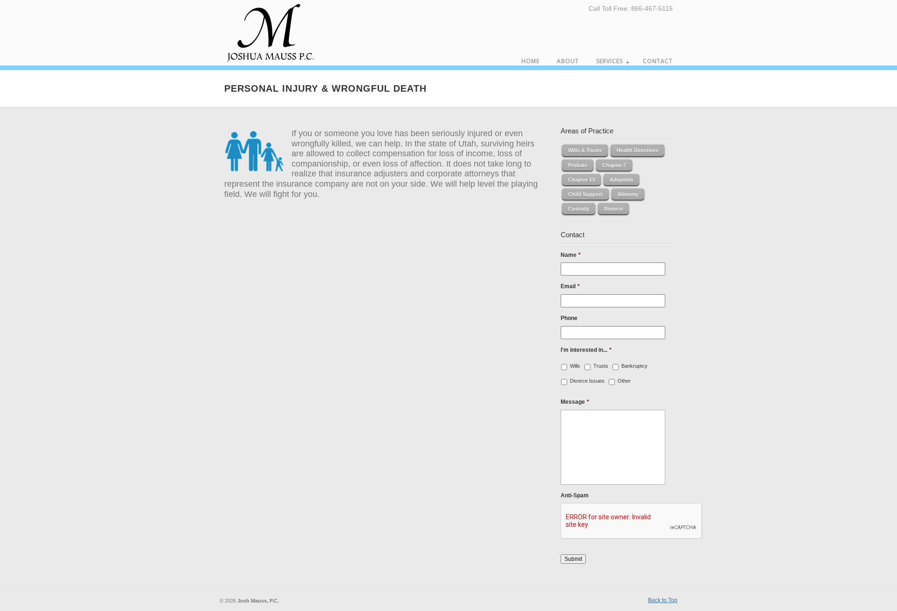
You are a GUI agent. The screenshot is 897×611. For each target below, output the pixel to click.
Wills (575, 366)
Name (571, 255)
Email (570, 286)
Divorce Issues (587, 381)
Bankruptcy (634, 366)
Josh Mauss (271, 33)
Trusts (600, 366)
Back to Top (662, 600)
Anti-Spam (575, 495)
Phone (569, 318)
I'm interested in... (586, 350)
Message (575, 402)
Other (624, 381)
